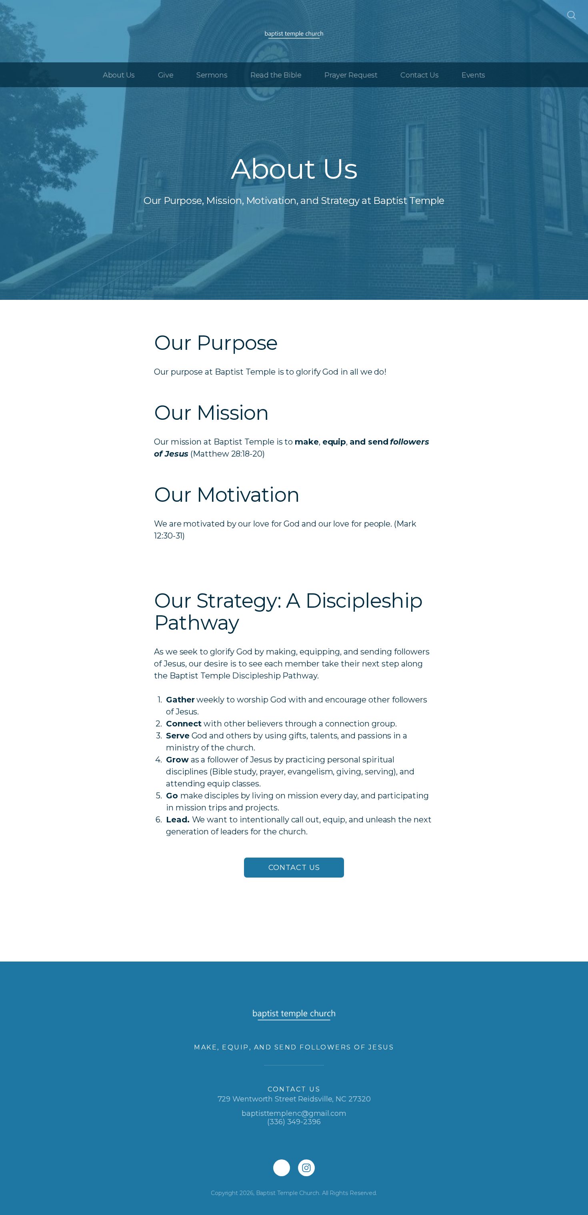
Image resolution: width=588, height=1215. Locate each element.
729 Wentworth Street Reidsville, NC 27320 (294, 1099)
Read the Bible (275, 75)
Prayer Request (350, 75)
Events (473, 75)
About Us (119, 75)
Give (165, 75)
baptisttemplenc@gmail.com (294, 1113)
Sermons (211, 75)
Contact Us (419, 75)
